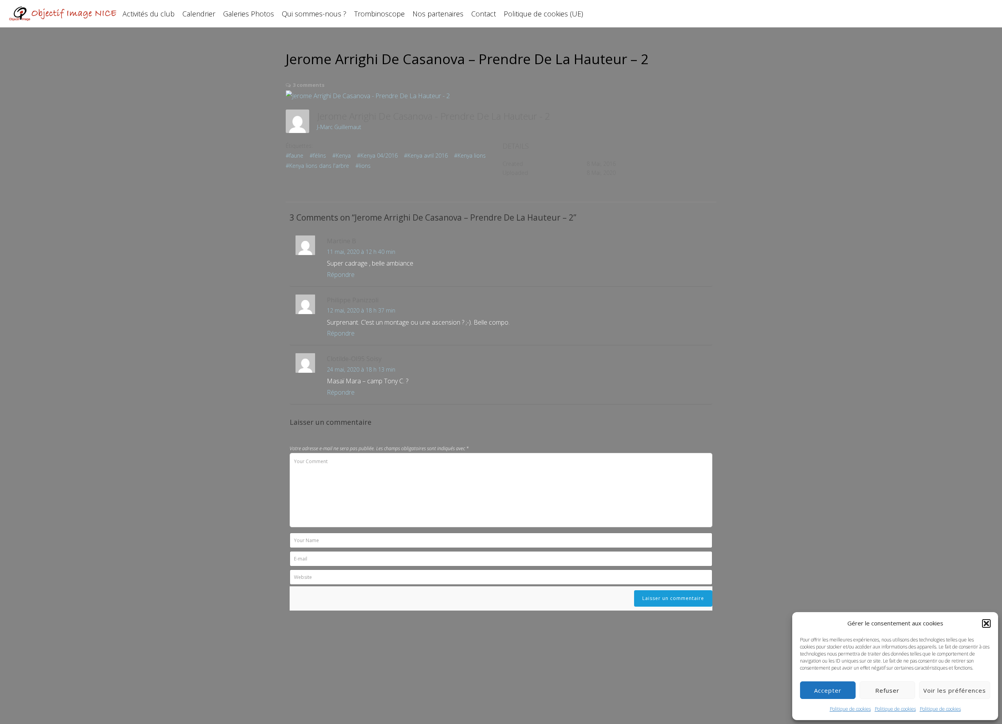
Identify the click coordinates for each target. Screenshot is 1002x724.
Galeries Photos (248, 13)
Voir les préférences (954, 690)
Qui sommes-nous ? (314, 13)
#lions (363, 165)
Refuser (887, 690)
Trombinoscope (379, 13)
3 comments (308, 84)
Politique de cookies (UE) (543, 13)
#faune (294, 155)
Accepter (828, 690)
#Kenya (341, 155)
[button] (986, 623)
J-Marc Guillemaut (339, 127)
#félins (318, 155)
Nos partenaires (438, 13)
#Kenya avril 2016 (426, 155)
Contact (483, 13)
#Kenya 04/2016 (377, 155)
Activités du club (149, 13)
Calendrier (198, 13)
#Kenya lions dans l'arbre (317, 165)
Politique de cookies (850, 709)
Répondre (341, 274)
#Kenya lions (470, 155)
